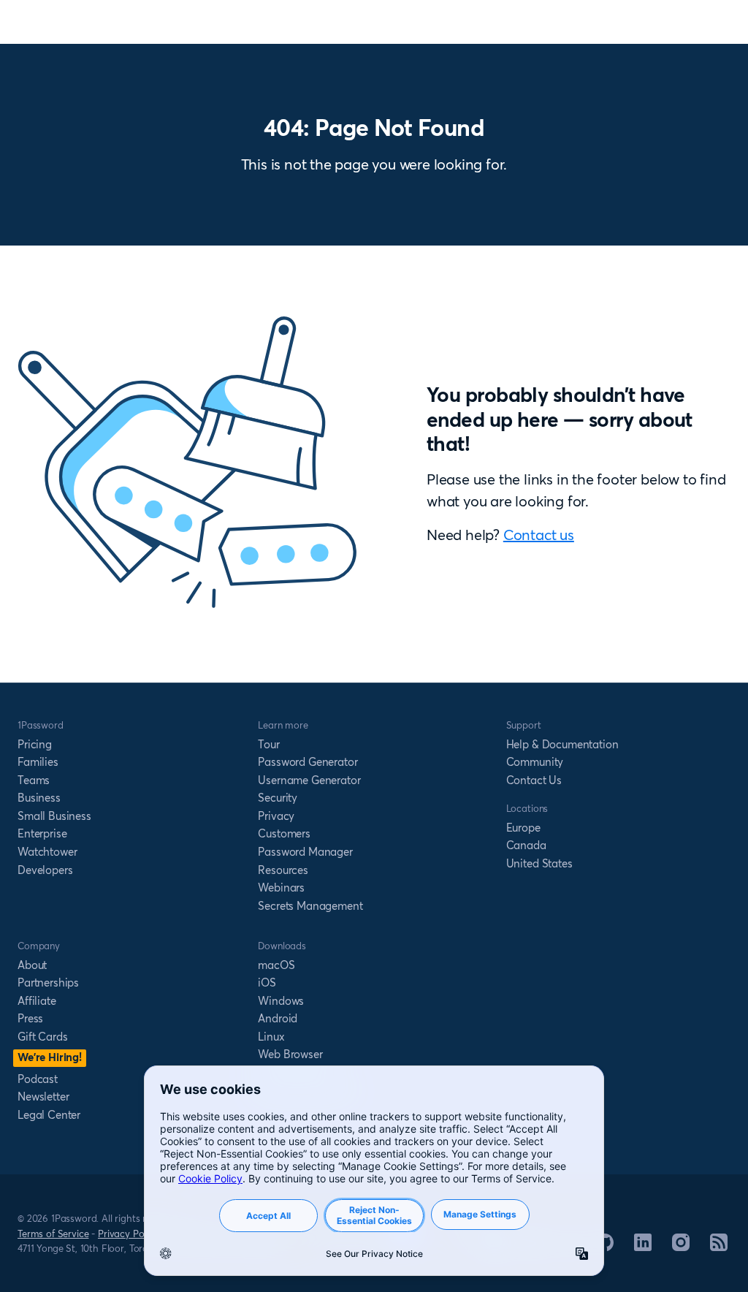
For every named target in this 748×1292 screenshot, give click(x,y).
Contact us (538, 534)
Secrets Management (310, 906)
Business (39, 798)
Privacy (276, 816)
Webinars (281, 887)
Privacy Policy (128, 1233)
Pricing (35, 744)
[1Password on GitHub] (605, 1246)
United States (539, 863)
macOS (276, 965)
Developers (45, 870)
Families (38, 762)
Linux (271, 1037)
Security (277, 798)
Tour (268, 744)
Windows (281, 1001)
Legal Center (49, 1115)
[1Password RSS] (719, 1246)
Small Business (54, 816)
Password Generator (307, 762)
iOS (267, 982)
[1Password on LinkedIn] (643, 1246)
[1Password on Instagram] (681, 1246)
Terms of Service (53, 1233)
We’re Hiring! (50, 1057)
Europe (523, 828)
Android (277, 1018)
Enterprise (42, 833)
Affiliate (37, 1001)
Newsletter (43, 1096)
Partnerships (48, 982)
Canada (526, 845)
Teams (34, 780)
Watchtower (47, 852)
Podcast (38, 1079)
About (32, 965)
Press (30, 1018)
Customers (284, 833)
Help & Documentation (562, 744)
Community (535, 762)
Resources (283, 870)
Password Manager (305, 852)
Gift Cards (42, 1037)
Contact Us (534, 780)
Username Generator (309, 780)
